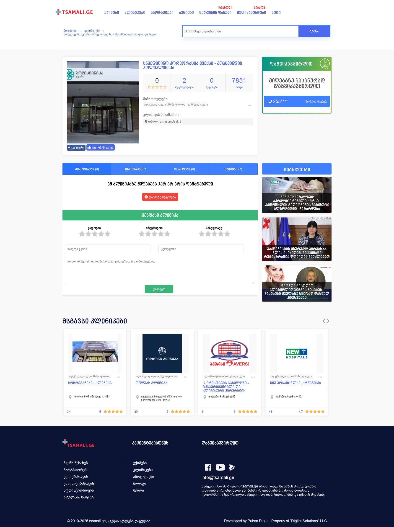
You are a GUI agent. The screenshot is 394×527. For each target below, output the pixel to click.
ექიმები (111, 13)
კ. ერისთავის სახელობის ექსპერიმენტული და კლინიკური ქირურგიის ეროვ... (226, 386)
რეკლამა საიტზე (78, 497)
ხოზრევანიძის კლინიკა (90, 383)
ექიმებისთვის (76, 476)
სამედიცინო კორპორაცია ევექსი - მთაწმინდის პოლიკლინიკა (110, 34)
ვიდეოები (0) (184, 169)
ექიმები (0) (233, 169)
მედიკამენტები (251, 13)
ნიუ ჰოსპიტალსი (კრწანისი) (295, 383)
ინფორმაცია (135, 169)
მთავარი (70, 30)
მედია (138, 490)
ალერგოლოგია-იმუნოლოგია (164, 104)
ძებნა (314, 31)
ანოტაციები (162, 13)
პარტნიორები (76, 470)
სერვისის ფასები (215, 13)
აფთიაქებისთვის (79, 490)
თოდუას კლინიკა (151, 383)
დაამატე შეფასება (162, 197)
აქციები (186, 13)
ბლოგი (139, 483)
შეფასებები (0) (87, 169)
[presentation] (324, 320)
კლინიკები (134, 13)
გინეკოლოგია (198, 104)
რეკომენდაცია (102, 147)
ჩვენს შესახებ (76, 463)
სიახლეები (297, 169)
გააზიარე (77, 147)
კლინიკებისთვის (79, 483)
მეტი (276, 13)
